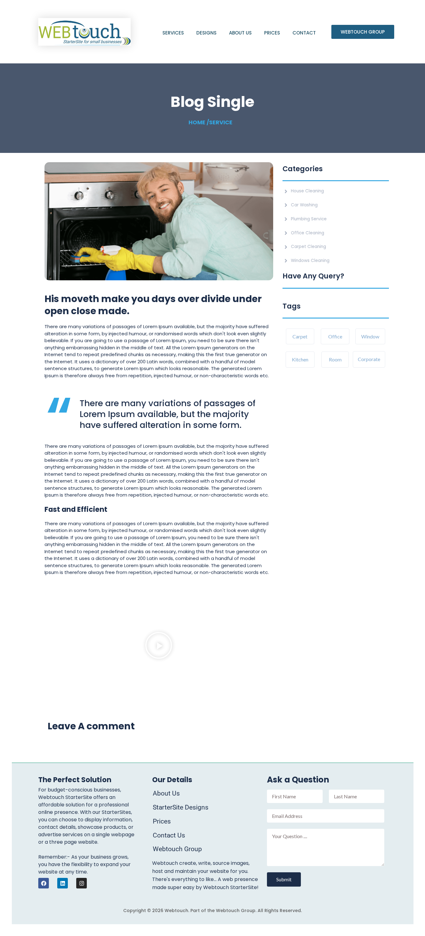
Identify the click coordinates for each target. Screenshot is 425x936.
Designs (206, 33)
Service (220, 122)
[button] (159, 646)
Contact (304, 33)
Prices (272, 33)
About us (240, 33)
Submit (284, 879)
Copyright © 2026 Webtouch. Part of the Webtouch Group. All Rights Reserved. (212, 910)
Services (173, 33)
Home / (199, 122)
